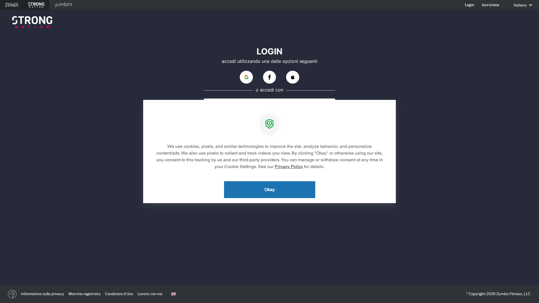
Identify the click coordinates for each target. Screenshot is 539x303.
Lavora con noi (150, 294)
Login (469, 5)
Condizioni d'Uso (119, 294)
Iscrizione (490, 5)
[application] (269, 151)
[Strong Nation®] (32, 22)
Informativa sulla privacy (42, 294)
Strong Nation (36, 5)
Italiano (521, 5)
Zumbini (63, 5)
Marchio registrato (84, 294)
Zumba (11, 5)
